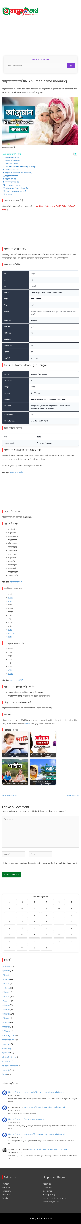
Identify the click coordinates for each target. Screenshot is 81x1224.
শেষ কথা (9, 194)
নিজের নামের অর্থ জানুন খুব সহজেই (34, 1119)
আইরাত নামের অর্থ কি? (17, 472)
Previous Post (9, 795)
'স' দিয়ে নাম (5, 1014)
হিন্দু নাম (4, 1074)
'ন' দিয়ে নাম (5, 983)
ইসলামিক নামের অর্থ (8, 1040)
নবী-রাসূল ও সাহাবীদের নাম (10, 1066)
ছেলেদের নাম (6, 1053)
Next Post (73, 795)
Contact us (48, 1187)
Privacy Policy (49, 1194)
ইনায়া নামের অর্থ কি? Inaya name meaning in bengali (44, 1134)
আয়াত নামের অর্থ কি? (16, 680)
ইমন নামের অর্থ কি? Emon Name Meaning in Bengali (44, 1092)
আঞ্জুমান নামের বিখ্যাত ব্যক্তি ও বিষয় (17, 188)
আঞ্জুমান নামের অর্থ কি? (12, 157)
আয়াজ (10, 629)
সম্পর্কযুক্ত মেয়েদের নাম (13, 185)
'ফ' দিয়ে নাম (6, 988)
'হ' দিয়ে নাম (5, 1018)
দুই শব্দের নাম (6, 1061)
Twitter (5, 1184)
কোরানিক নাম (6, 1044)
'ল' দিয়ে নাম (5, 1005)
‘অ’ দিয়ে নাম (6, 1022)
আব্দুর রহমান (11, 633)
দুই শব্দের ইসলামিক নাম (9, 1057)
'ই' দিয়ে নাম (5, 971)
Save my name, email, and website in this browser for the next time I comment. (41, 863)
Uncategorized (9, 1035)
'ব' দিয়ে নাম (5, 992)
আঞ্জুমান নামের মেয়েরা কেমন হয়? (16, 191)
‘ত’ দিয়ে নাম (5, 1027)
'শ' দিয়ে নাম (5, 1009)
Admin (5, 1198)
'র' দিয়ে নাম (5, 1001)
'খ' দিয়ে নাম (5, 975)
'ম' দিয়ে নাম (5, 996)
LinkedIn (6, 1187)
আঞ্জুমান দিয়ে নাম (10, 179)
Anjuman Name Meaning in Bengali (21, 166)
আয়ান (9, 601)
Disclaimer (47, 1191)
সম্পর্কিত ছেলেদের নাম (12, 182)
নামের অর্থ (27, 723)
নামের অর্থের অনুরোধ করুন (51, 1201)
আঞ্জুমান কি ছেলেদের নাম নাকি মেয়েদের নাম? (18, 173)
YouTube (6, 1194)
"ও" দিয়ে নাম (6, 1031)
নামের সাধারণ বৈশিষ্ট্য (11, 163)
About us (47, 1184)
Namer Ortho (14, 1092)
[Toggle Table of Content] (74, 154)
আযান (9, 637)
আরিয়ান (10, 597)
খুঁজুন (71, 65)
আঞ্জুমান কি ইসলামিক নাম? (13, 160)
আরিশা (10, 670)
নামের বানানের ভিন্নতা (11, 169)
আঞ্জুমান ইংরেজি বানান (11, 176)
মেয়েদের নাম (5, 1070)
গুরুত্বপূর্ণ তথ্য (6, 1048)
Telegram (6, 1191)
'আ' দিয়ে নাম (6, 966)
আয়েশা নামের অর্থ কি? (16, 582)
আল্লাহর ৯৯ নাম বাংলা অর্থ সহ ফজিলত (55, 1198)
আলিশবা (10, 673)
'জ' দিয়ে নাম (6, 979)
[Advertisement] (40, 37)
